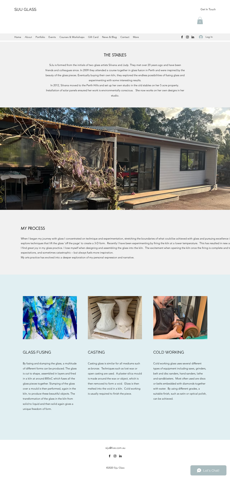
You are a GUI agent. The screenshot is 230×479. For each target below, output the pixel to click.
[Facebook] (182, 37)
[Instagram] (187, 37)
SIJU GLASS (25, 9)
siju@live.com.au (115, 448)
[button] (200, 20)
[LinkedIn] (193, 37)
